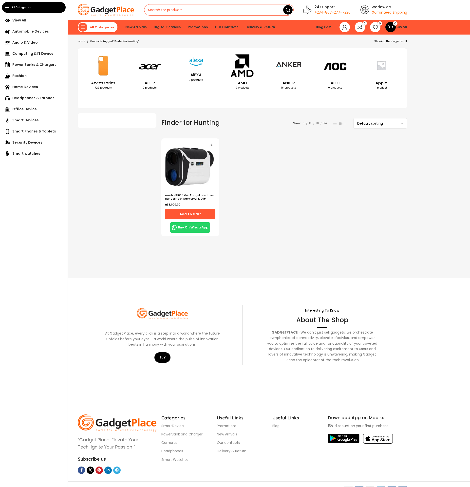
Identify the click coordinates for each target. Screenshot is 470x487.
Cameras (169, 442)
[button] (190, 214)
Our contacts (228, 442)
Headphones (172, 451)
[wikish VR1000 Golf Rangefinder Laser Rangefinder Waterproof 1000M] (190, 166)
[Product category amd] (242, 72)
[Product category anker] (288, 72)
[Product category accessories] (103, 72)
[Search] (288, 10)
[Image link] (117, 423)
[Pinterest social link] (99, 470)
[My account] (344, 27)
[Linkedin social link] (108, 470)
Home (81, 41)
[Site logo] (106, 10)
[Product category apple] (381, 72)
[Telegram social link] (117, 470)
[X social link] (90, 470)
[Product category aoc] (335, 72)
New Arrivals (227, 434)
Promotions (227, 425)
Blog (276, 425)
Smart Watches (174, 459)
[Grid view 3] (340, 123)
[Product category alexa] (196, 68)
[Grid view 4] (346, 123)
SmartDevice (172, 425)
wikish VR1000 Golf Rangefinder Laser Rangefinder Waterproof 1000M (189, 197)
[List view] (335, 123)
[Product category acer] (149, 72)
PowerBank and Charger (182, 434)
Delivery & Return (231, 451)
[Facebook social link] (81, 470)
